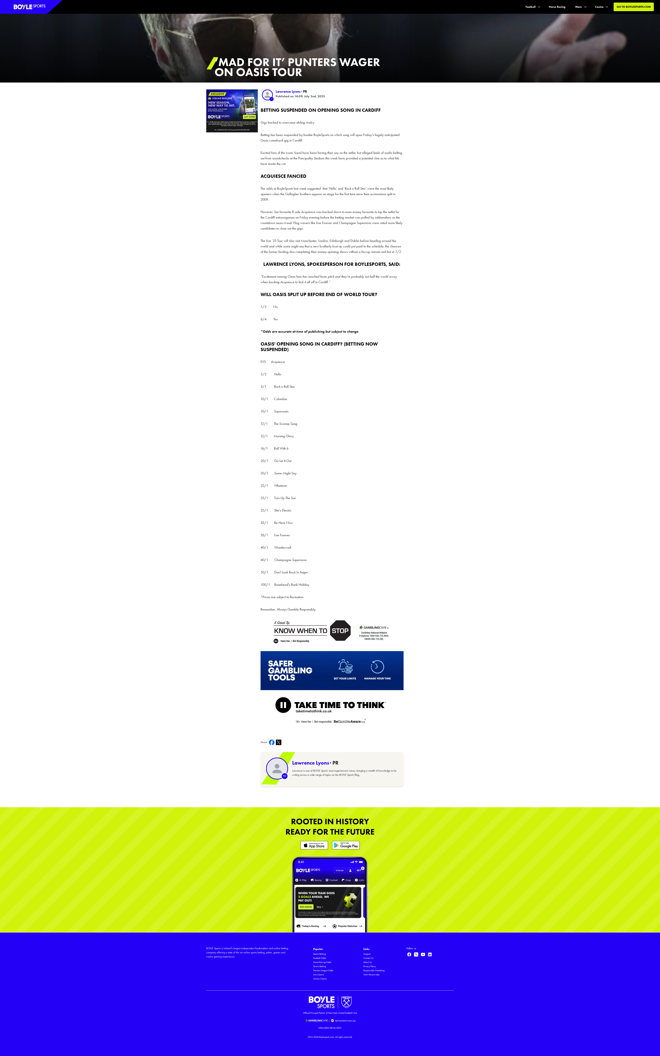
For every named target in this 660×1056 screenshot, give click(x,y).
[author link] (267, 95)
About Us (367, 962)
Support (367, 953)
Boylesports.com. (327, 1037)
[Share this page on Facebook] (272, 742)
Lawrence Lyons (288, 91)
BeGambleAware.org (345, 1020)
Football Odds (319, 958)
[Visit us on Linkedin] (430, 954)
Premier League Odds (323, 970)
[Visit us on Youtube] (423, 954)
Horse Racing (557, 6)
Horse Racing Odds (322, 962)
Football (531, 6)
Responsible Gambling (373, 970)
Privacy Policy (369, 966)
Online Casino (320, 978)
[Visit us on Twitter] (416, 954)
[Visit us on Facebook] (409, 954)
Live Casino (318, 974)
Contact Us (368, 958)
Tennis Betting (319, 966)
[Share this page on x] (279, 742)
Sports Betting (319, 953)
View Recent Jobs (371, 974)
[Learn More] (314, 845)
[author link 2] (277, 768)
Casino (599, 6)
